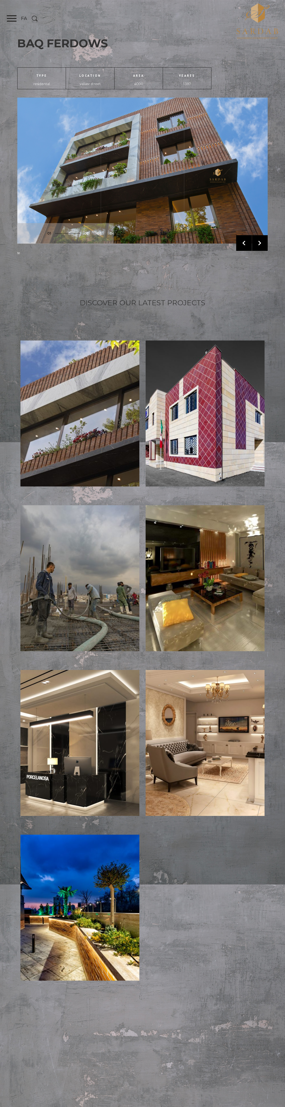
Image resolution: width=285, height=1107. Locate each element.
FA (24, 18)
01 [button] (49, 233)
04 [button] (112, 233)
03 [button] (99, 233)
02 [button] (86, 233)
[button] (244, 243)
